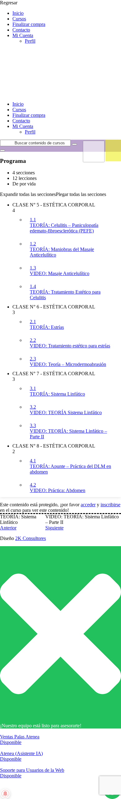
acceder (88, 504)
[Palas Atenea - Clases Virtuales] (46, 93)
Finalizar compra (28, 24)
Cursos (19, 18)
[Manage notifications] (5, 794)
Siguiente (54, 527)
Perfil (30, 41)
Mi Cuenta (22, 35)
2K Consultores (30, 538)
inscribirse (110, 504)
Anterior (8, 527)
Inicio (18, 13)
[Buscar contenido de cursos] (74, 144)
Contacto (21, 29)
